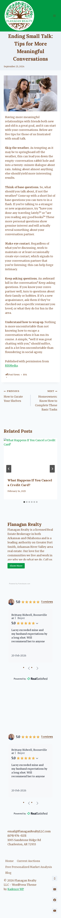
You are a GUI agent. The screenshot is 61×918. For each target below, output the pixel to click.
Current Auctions (28, 861)
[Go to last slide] (8, 469)
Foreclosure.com (24, 583)
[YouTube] (54, 910)
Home (9, 861)
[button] (37, 623)
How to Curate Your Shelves (13, 396)
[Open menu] (54, 15)
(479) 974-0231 (17, 835)
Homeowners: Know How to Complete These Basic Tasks (46, 400)
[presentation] (30, 456)
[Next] (52, 469)
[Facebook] (54, 900)
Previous (29, 668)
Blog (8, 873)
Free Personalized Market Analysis (28, 867)
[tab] (24, 502)
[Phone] (54, 878)
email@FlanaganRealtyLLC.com (29, 831)
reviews (47, 601)
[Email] (54, 889)
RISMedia (11, 365)
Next (37, 668)
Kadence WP (16, 889)
